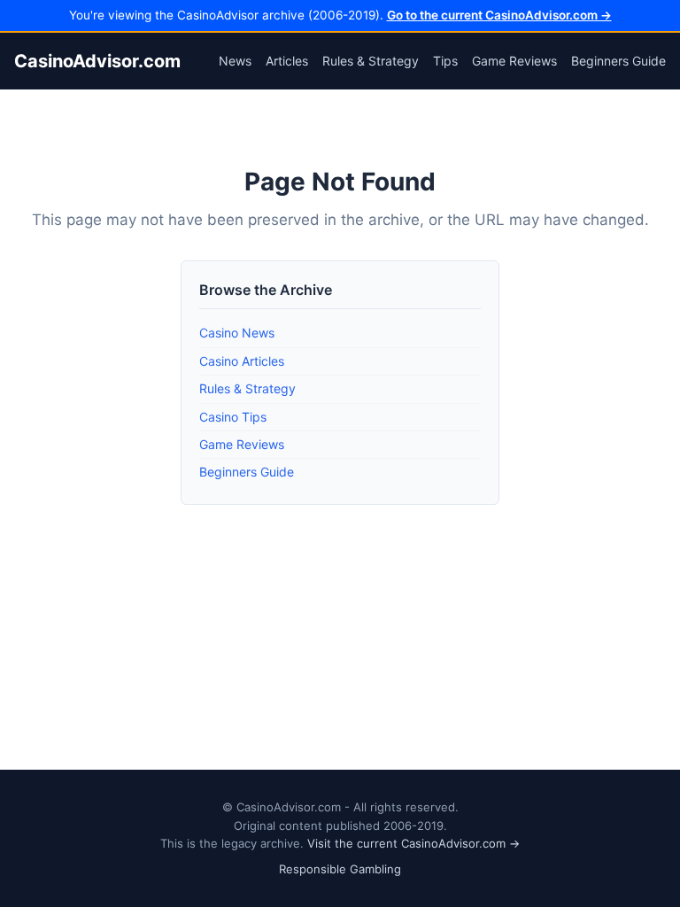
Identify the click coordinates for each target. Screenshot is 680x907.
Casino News (236, 332)
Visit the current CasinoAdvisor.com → (413, 843)
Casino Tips (233, 416)
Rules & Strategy (370, 60)
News (235, 60)
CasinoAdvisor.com (97, 61)
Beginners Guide (618, 60)
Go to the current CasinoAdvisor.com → (499, 15)
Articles (287, 60)
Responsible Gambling (340, 869)
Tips (445, 60)
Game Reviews (514, 60)
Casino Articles (241, 360)
